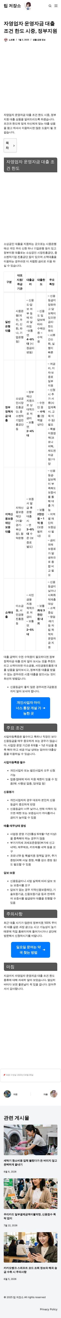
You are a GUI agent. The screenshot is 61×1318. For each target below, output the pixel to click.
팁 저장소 (12, 5)
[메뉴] (55, 5)
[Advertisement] (30, 79)
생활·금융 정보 (39, 39)
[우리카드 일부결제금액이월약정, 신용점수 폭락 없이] (30, 1193)
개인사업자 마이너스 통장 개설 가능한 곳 (28, 708)
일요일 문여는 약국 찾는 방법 (28, 949)
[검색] (50, 6)
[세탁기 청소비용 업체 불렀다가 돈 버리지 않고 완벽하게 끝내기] (30, 1140)
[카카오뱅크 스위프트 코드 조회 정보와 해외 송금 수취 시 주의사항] (30, 1247)
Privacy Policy (48, 1309)
